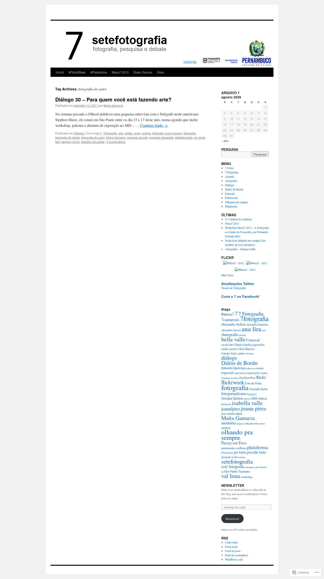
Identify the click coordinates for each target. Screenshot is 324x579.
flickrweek (232, 382)
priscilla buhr (256, 452)
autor (137, 133)
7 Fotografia (251, 313)
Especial (229, 193)
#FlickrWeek (77, 72)
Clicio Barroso (246, 349)
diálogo (229, 357)
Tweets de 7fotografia (233, 288)
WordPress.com (234, 559)
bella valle (233, 339)
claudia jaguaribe (253, 344)
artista (129, 133)
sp (222, 471)
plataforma (257, 447)
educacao (251, 368)
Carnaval (252, 339)
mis (256, 423)
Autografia (231, 181)
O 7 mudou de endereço (238, 219)
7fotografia (110, 133)
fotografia (190, 133)
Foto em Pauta (253, 383)
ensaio (260, 368)
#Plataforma (98, 72)
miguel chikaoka (245, 423)
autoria (146, 133)
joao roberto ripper (231, 413)
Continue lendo (154, 125)
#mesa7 (227, 314)
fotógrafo (251, 394)
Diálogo (79, 133)
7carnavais (230, 319)
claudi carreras (229, 349)
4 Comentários (115, 142)
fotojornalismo (233, 393)
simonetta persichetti (255, 467)
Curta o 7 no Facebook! (240, 296)
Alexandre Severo (231, 330)
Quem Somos (142, 72)
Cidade (237, 344)
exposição (252, 373)
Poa (223, 452)
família (264, 373)
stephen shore (70, 142)
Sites (160, 72)
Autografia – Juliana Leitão (240, 249)
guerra (247, 398)
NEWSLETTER (232, 485)
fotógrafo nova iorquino (167, 133)
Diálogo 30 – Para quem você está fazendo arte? (113, 99)
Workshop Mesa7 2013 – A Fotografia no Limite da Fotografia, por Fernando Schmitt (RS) (247, 232)
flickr (261, 377)
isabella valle (247, 403)
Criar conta (231, 542)
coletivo (241, 353)
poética (229, 452)
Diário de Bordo (234, 189)
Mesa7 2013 (120, 72)
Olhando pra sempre (236, 202)
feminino (225, 378)
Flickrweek (231, 198)
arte (120, 133)
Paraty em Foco (233, 443)
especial (227, 372)
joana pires (253, 408)
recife (234, 457)
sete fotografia (232, 466)
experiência (240, 373)
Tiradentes (244, 471)
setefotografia (184, 137)
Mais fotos (227, 275)
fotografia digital (258, 389)
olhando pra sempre (237, 434)
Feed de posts (233, 551)
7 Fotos (229, 168)
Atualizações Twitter (237, 283)
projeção (226, 457)
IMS (254, 398)
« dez (224, 141)
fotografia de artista (67, 137)
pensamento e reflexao (233, 448)
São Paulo (230, 471)
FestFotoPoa (247, 378)
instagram (226, 404)
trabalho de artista (92, 142)
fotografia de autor (93, 137)
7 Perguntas (231, 172)
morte (262, 423)
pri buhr (240, 452)
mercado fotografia (161, 137)
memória (228, 423)
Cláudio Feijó (228, 353)
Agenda (229, 176)
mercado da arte (137, 137)
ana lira (251, 328)
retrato (241, 457)
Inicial (60, 72)
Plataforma (231, 206)
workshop (246, 477)
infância (262, 398)
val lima (230, 476)
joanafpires (230, 409)
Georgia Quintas (232, 398)
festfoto (235, 378)
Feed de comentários (236, 555)
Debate (250, 353)
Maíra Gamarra (113, 105)
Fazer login (231, 546)
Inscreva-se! (232, 518)
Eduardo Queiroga (233, 368)
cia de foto (227, 344)
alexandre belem (233, 324)
